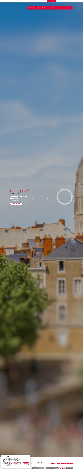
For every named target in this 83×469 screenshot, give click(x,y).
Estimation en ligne (51, 1)
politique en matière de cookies (15, 463)
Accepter (26, 462)
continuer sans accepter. (15, 465)
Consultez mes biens (16, 203)
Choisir (26, 465)
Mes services (56, 463)
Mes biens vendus (67, 463)
